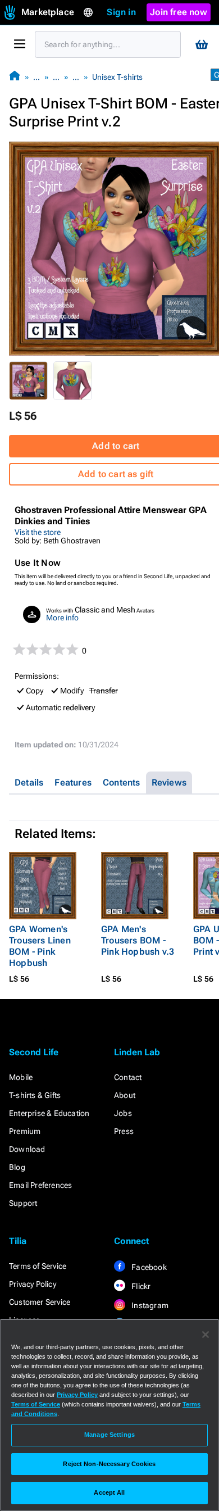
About (124, 1095)
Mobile (21, 1077)
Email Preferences (40, 1185)
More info (62, 617)
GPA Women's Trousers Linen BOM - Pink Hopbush (40, 946)
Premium (24, 1131)
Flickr (140, 1286)
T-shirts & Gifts (35, 1095)
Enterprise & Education (49, 1113)
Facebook (148, 1267)
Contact (128, 1077)
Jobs (123, 1113)
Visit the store (38, 532)
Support (23, 1203)
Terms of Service (37, 1266)
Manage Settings (109, 1434)
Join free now (178, 12)
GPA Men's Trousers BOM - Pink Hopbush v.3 (137, 940)
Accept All (109, 1492)
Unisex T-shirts (117, 76)
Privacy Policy (32, 1283)
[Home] (14, 76)
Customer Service (39, 1301)
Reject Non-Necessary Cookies (109, 1463)
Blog (17, 1167)
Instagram (149, 1305)
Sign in (121, 12)
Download (27, 1149)
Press (124, 1131)
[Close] (205, 1334)
